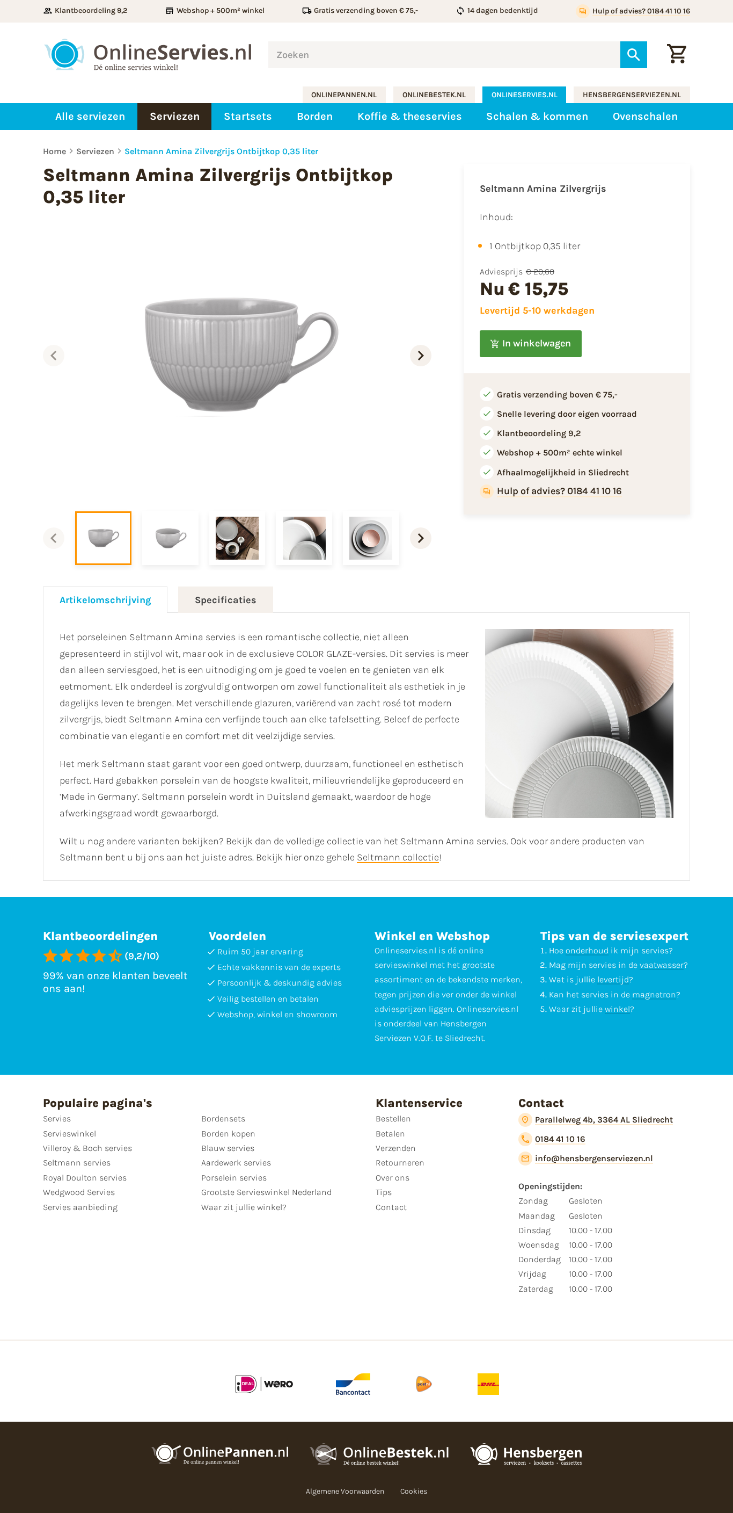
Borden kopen (228, 1133)
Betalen (390, 1133)
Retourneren (400, 1162)
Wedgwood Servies (79, 1192)
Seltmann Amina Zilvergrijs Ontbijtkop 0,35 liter (221, 151)
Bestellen (393, 1118)
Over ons (392, 1177)
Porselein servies (234, 1177)
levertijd (613, 979)
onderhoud (587, 950)
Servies (57, 1118)
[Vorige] (53, 355)
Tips (384, 1192)
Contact (391, 1207)
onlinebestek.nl (434, 94)
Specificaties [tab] (225, 600)
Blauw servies (227, 1148)
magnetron (654, 994)
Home (54, 151)
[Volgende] (420, 355)
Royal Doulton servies (85, 1177)
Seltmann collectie (398, 857)
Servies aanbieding (80, 1207)
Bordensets (223, 1118)
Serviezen (95, 151)
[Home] (147, 54)
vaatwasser (662, 965)
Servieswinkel (69, 1133)
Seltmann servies (77, 1162)
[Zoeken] (633, 54)
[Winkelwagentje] (676, 54)
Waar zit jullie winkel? (244, 1207)
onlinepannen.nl (344, 94)
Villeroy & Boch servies (87, 1148)
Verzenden (396, 1148)
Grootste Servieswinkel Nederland (266, 1192)
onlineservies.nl (525, 94)
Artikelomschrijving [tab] (105, 600)
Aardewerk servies (236, 1162)
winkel (617, 1009)
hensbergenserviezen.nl (632, 94)
